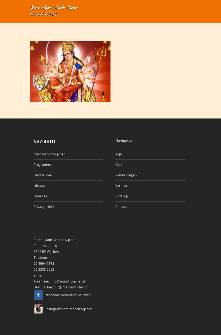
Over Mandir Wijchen (49, 154)
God (118, 164)
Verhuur (121, 185)
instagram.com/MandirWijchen (69, 309)
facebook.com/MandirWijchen (68, 295)
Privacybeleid (44, 206)
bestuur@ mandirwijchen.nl (67, 287)
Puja (118, 154)
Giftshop (121, 196)
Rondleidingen (126, 175)
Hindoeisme (43, 175)
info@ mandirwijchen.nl (68, 281)
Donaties (40, 196)
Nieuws (39, 185)
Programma (43, 164)
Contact (121, 206)
